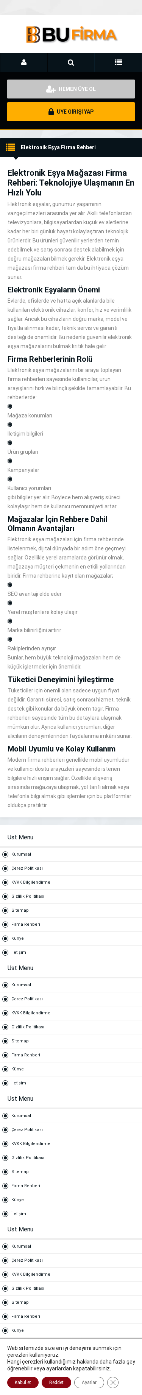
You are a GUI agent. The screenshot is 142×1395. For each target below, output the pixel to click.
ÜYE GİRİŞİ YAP (75, 112)
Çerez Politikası (27, 868)
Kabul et (23, 1382)
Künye (17, 938)
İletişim (18, 952)
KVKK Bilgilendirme (30, 882)
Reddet (56, 1382)
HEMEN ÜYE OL (77, 89)
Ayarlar (89, 1382)
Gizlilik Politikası (27, 896)
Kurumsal (21, 854)
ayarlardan (59, 1368)
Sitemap (20, 910)
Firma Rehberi (25, 924)
